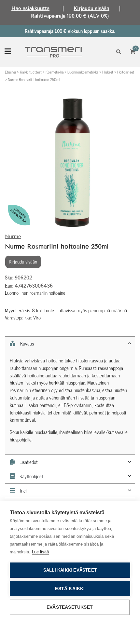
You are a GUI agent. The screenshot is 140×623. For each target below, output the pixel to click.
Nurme (13, 236)
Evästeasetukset (70, 607)
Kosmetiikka (54, 72)
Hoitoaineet (125, 72)
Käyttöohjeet (31, 476)
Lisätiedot (28, 462)
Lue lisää (40, 551)
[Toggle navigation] (8, 51)
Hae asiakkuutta (30, 8)
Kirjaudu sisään (91, 8)
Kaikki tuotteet (31, 72)
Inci (23, 490)
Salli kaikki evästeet (70, 570)
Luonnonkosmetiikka (82, 72)
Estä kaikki (70, 588)
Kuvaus (27, 343)
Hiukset (107, 72)
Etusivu (10, 72)
